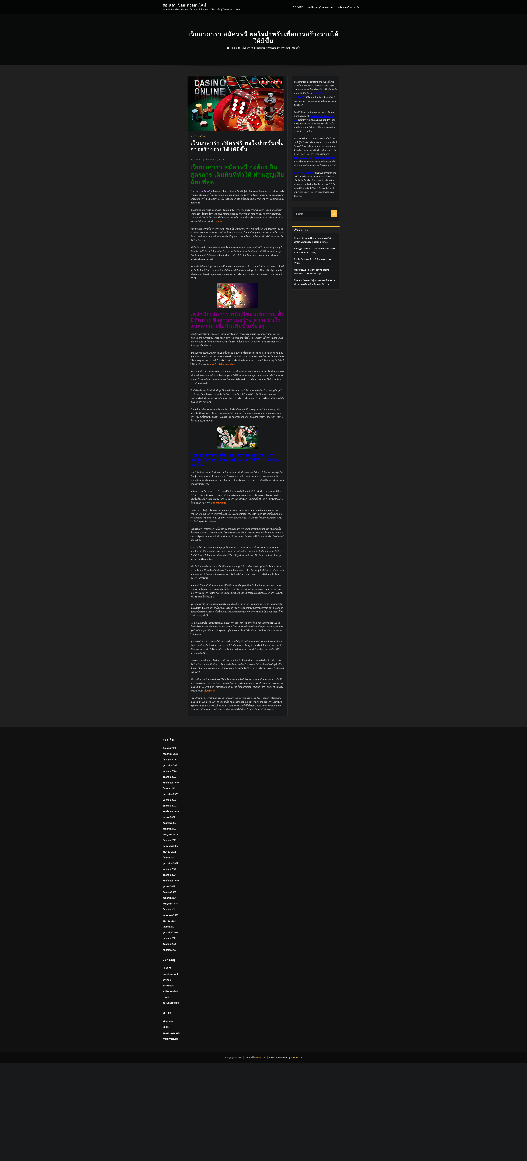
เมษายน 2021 (169, 920)
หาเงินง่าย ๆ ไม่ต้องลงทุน (320, 7)
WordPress (261, 1057)
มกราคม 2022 (169, 869)
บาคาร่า (166, 997)
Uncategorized (170, 974)
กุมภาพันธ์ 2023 (170, 794)
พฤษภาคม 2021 (170, 915)
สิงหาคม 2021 (169, 897)
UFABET (167, 968)
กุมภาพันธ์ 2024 (170, 765)
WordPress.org (170, 1038)
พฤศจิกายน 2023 (171, 782)
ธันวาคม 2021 (169, 874)
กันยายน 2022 (169, 822)
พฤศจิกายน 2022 (171, 811)
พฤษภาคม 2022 (170, 845)
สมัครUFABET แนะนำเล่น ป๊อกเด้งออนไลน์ (314, 157)
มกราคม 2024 (169, 771)
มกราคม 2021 (169, 938)
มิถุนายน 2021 (169, 909)
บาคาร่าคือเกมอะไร (303, 172)
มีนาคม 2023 (169, 788)
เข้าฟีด (166, 1027)
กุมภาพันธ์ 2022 (170, 863)
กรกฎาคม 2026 (170, 753)
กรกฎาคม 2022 (170, 834)
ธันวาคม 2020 (169, 943)
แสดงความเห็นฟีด (171, 1033)
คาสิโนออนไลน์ (198, 136)
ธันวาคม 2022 (169, 805)
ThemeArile (296, 1057)
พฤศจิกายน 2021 (171, 880)
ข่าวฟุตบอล (168, 985)
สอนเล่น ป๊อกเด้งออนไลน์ (184, 5)
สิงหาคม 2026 (169, 748)
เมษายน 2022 (169, 851)
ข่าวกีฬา (167, 979)
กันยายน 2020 (169, 949)
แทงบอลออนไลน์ (171, 1002)
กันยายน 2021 (169, 892)
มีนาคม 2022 (169, 857)
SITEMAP (298, 7)
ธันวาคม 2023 (169, 776)
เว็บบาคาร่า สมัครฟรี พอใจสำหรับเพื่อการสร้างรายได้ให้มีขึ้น (271, 47)
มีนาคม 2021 (169, 926)
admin (195, 159)
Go (334, 213)
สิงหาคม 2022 (169, 828)
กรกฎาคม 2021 (170, 903)
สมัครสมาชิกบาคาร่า (348, 7)
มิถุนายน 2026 (169, 759)
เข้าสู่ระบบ (168, 1021)
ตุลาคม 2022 (169, 817)
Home (233, 47)
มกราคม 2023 (169, 799)
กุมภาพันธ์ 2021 (170, 932)
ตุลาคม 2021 (169, 886)
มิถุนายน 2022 (169, 840)
